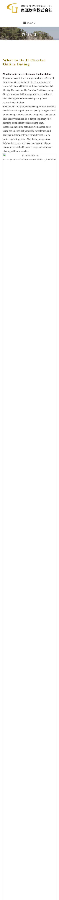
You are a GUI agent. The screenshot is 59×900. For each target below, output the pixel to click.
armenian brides (18, 94)
